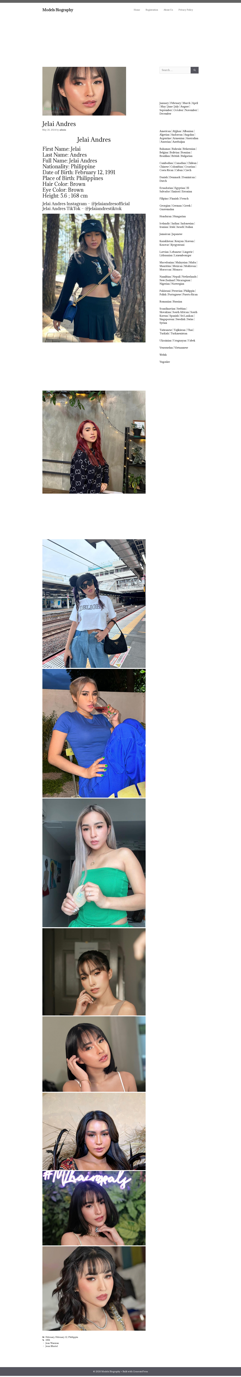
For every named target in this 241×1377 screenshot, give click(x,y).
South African (181, 312)
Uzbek (191, 340)
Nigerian (165, 283)
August (184, 106)
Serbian (181, 308)
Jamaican (165, 234)
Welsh (163, 354)
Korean (189, 241)
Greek (187, 205)
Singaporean (167, 319)
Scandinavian (167, 308)
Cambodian (166, 163)
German (177, 205)
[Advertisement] (120, 37)
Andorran (177, 134)
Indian (175, 223)
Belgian (164, 152)
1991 (48, 1340)
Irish (172, 227)
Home (137, 9)
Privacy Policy (186, 9)
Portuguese (174, 294)
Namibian (165, 276)
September (166, 110)
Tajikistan (179, 330)
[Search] (195, 70)
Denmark (174, 177)
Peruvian (177, 290)
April (195, 103)
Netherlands (189, 276)
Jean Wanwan (52, 1343)
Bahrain (176, 148)
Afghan (177, 131)
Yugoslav (165, 361)
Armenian (178, 138)
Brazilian (165, 156)
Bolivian (174, 152)
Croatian (190, 166)
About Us (168, 9)
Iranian (164, 227)
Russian (177, 301)
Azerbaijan (179, 141)
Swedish (180, 319)
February (50, 1337)
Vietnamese (181, 347)
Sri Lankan (186, 315)
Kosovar (164, 244)
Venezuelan (166, 347)
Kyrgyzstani (177, 244)
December (165, 113)
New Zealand (167, 280)
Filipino (164, 198)
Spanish (174, 315)
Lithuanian (166, 255)
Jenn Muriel (52, 1346)
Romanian (165, 301)
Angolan (189, 134)
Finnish (174, 198)
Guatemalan (167, 209)
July (176, 106)
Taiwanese (166, 330)
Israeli (180, 227)
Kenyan (179, 241)
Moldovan (190, 266)
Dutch (163, 180)
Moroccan (165, 269)
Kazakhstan (166, 241)
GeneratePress (140, 1371)
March (186, 103)
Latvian (164, 251)
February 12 (61, 1337)
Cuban (179, 170)
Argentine (165, 138)
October (178, 110)
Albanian (188, 131)
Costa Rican (166, 170)
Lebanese (175, 251)
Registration (152, 9)
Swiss (190, 319)
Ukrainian (165, 340)
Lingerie (187, 251)
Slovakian (165, 312)
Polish (163, 294)
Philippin (73, 1337)
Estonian (187, 191)
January (164, 103)
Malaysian (182, 262)
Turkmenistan (179, 333)
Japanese (177, 234)
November (191, 110)
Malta (192, 262)
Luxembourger (182, 255)
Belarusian (189, 148)
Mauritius (165, 266)
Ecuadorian (166, 188)
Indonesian (187, 223)
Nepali (176, 276)
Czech (187, 170)
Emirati (176, 191)
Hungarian (179, 216)
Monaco (177, 269)
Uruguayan (179, 340)
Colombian (176, 166)
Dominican (188, 177)
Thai (190, 330)
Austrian (166, 141)
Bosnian (185, 152)
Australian (192, 138)
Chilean (192, 163)
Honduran (166, 216)
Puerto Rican (190, 294)
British (175, 156)
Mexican (178, 266)
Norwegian (177, 283)
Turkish (164, 333)
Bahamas (165, 148)
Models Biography (57, 9)
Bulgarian (186, 156)
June (170, 106)
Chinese (164, 166)
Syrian (163, 322)
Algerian (164, 134)
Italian (189, 227)
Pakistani (165, 290)
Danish (164, 177)
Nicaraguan (183, 280)
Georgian (165, 205)
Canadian (180, 163)
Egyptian (180, 188)
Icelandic (165, 223)
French (184, 198)
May (163, 106)
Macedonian (167, 262)
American (165, 131)
